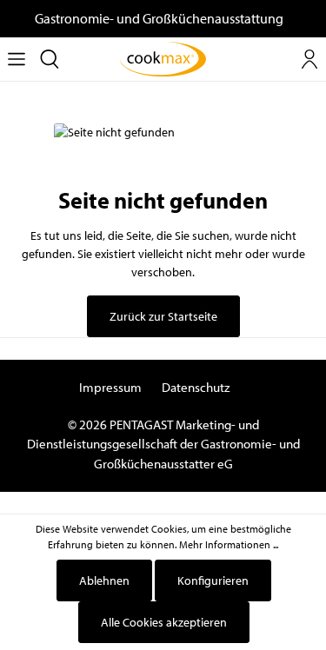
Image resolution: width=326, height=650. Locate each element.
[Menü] (16, 59)
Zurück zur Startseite (163, 316)
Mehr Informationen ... (228, 544)
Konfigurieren (213, 580)
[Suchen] (49, 59)
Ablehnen (104, 580)
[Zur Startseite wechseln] (163, 59)
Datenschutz (196, 387)
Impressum (110, 387)
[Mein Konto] (309, 59)
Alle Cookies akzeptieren (164, 622)
